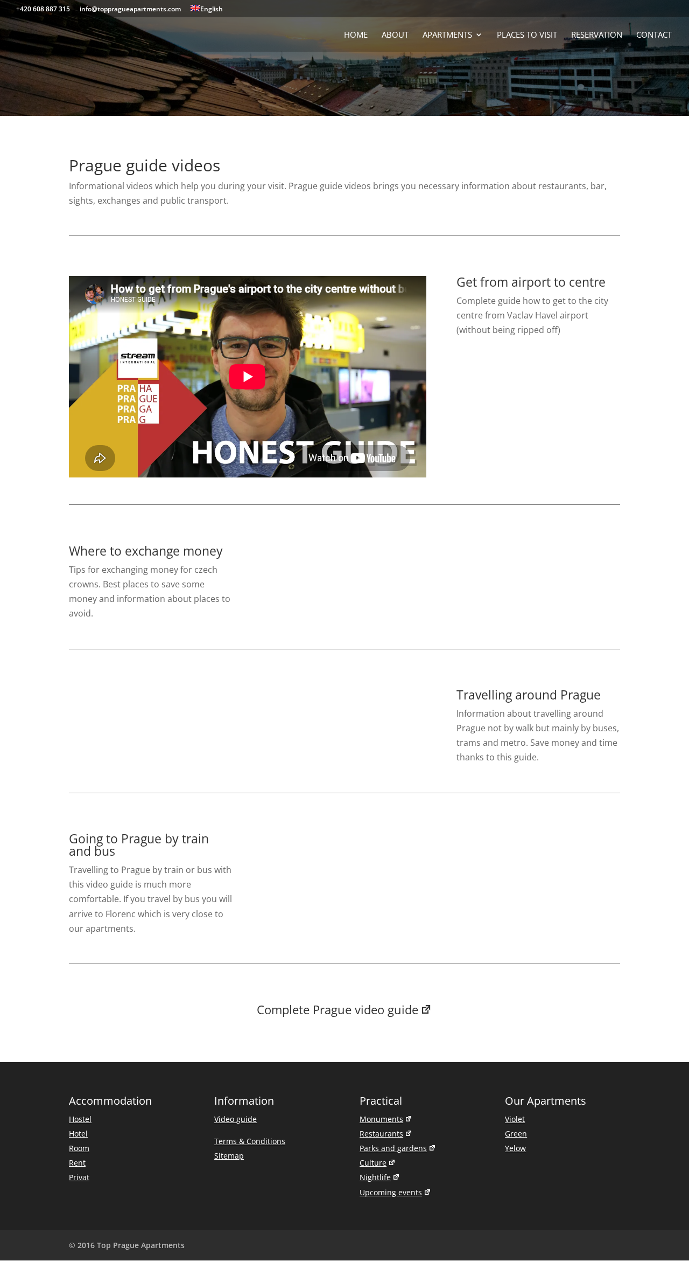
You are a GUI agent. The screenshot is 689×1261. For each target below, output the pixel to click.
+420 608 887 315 (43, 9)
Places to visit (527, 35)
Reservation (596, 35)
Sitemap (229, 1156)
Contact (654, 35)
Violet (515, 1119)
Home (356, 35)
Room (79, 1148)
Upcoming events (391, 1192)
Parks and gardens (393, 1148)
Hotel (78, 1133)
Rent (77, 1163)
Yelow (515, 1148)
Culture (373, 1163)
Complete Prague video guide (337, 1009)
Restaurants (381, 1133)
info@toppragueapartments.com (130, 9)
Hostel (80, 1119)
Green (516, 1133)
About (395, 35)
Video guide (235, 1119)
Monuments (381, 1119)
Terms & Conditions (249, 1141)
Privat (79, 1177)
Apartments (447, 35)
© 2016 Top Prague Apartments (127, 1245)
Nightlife (375, 1177)
